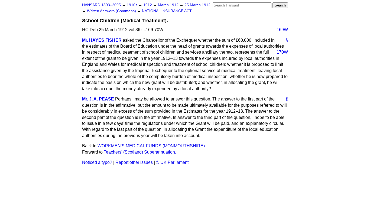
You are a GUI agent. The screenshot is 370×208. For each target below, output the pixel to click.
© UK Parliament (172, 162)
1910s (132, 5)
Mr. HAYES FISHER (102, 40)
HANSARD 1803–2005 (101, 5)
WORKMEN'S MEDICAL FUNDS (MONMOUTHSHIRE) (151, 146)
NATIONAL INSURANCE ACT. (167, 11)
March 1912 (169, 5)
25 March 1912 (197, 5)
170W (282, 52)
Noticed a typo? (97, 162)
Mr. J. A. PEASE (98, 99)
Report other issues (134, 162)
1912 (148, 5)
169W (282, 29)
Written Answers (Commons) (112, 11)
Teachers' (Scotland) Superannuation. (140, 152)
